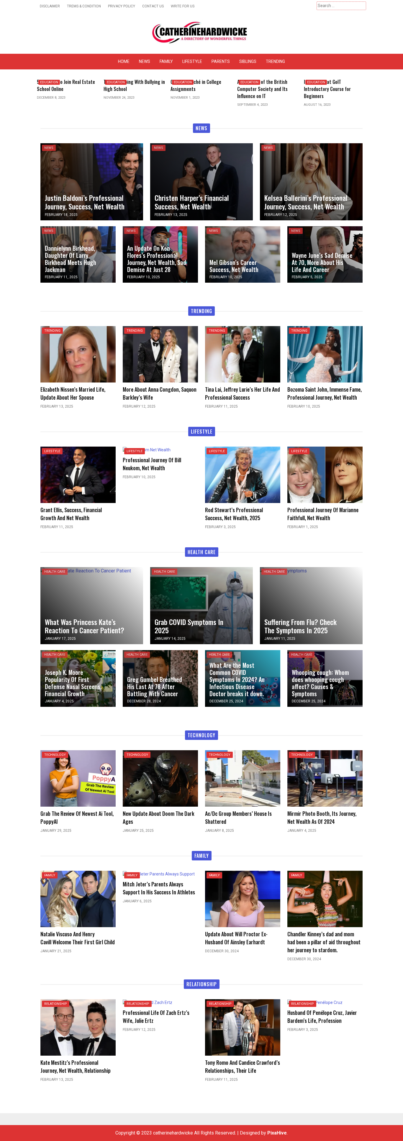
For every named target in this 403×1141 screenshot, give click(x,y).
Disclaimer (50, 6)
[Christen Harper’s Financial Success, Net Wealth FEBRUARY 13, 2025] (201, 181)
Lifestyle (192, 61)
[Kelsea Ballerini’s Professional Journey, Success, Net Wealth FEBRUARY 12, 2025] (311, 181)
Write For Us (182, 6)
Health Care (54, 572)
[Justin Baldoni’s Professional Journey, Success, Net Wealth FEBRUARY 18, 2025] (91, 181)
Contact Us (153, 6)
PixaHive (277, 1133)
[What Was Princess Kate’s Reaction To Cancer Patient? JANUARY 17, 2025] (85, 570)
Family (166, 61)
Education (49, 82)
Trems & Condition (84, 6)
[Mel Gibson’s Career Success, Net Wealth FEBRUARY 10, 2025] (242, 254)
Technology (55, 755)
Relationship (55, 1004)
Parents (221, 61)
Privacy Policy (121, 6)
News (144, 61)
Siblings (247, 61)
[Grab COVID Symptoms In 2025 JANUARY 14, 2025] (201, 605)
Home (124, 61)
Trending (275, 61)
